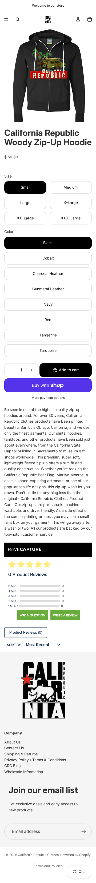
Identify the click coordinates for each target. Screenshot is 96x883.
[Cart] (89, 19)
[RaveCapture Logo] (25, 549)
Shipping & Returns (21, 754)
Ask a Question (32, 615)
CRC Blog (12, 766)
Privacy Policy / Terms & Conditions (35, 760)
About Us (12, 742)
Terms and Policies (48, 866)
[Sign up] (83, 831)
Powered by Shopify (75, 855)
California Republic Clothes (38, 855)
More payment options (48, 398)
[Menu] (6, 19)
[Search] (17, 19)
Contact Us (14, 748)
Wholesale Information (23, 771)
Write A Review (65, 615)
